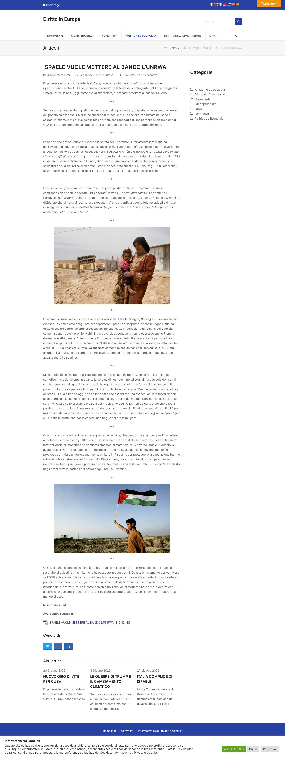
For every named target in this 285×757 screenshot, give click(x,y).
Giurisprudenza (205, 104)
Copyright (127, 730)
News (175, 48)
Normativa (202, 113)
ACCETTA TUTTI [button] (234, 749)
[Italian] (212, 4)
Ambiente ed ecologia (210, 89)
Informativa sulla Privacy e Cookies (160, 730)
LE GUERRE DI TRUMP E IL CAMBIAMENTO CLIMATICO (110, 681)
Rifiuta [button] (253, 749)
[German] (224, 4)
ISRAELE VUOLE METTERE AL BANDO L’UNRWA (81, 622)
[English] (216, 4)
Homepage (53, 5)
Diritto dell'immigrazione (211, 94)
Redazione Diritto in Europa (96, 75)
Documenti (202, 99)
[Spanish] (237, 4)
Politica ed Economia (144, 75)
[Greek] (229, 4)
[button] (236, 35)
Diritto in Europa (61, 19)
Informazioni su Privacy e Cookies (135, 752)
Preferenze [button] (270, 749)
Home (165, 48)
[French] (220, 4)
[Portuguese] (233, 4)
